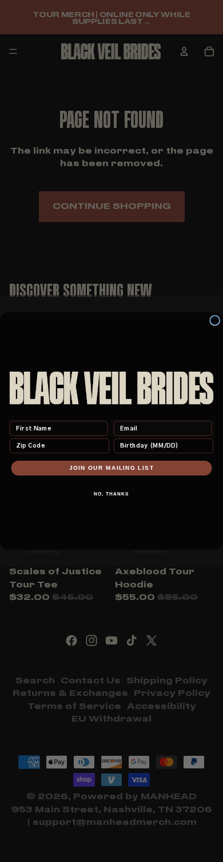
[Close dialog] (215, 320)
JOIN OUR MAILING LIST (111, 468)
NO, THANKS (111, 494)
